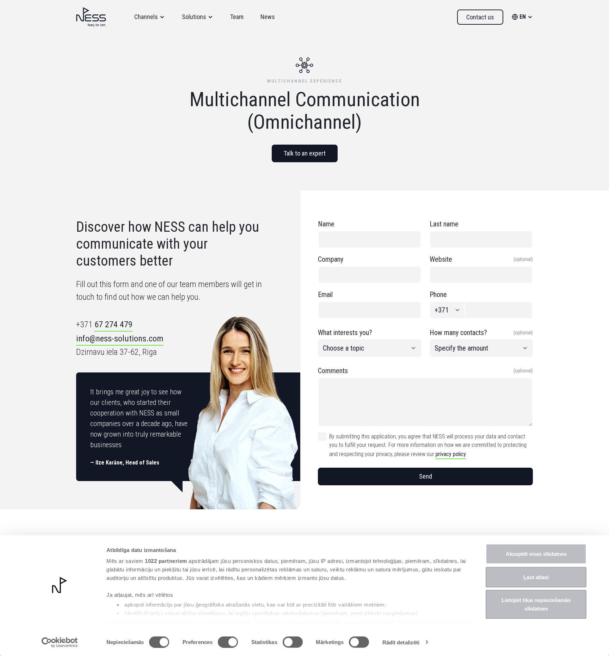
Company (330, 259)
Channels (146, 16)
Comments (425, 370)
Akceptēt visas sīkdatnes (536, 554)
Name (326, 224)
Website (481, 259)
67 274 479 (113, 324)
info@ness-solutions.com (120, 339)
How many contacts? (481, 332)
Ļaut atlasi (536, 577)
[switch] (228, 642)
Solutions (194, 16)
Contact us (480, 17)
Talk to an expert (305, 153)
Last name (444, 224)
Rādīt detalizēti (401, 642)
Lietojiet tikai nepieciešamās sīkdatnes (536, 604)
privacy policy (451, 454)
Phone (438, 294)
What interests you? (345, 332)
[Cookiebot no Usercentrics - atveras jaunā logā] (60, 642)
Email (325, 294)
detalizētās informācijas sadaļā (354, 623)
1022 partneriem (166, 561)
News (267, 16)
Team (237, 16)
